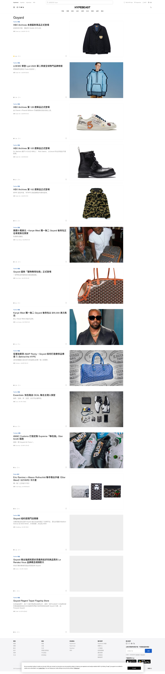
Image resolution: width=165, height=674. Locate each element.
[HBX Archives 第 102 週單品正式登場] (96, 203)
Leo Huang (18, 322)
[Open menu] (14, 7)
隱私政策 (143, 654)
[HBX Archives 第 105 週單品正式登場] (96, 162)
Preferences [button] (76, 668)
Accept (134, 668)
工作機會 (100, 648)
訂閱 (148, 651)
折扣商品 (43, 655)
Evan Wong (19, 239)
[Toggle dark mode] (151, 7)
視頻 (92, 11)
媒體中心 (100, 646)
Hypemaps (72, 646)
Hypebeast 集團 (102, 643)
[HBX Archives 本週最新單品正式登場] (96, 39)
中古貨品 (43, 652)
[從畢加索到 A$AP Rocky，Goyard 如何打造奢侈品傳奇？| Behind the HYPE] (96, 368)
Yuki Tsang (18, 486)
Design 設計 (16, 474)
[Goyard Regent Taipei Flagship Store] (96, 615)
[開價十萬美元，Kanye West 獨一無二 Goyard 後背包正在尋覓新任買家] (96, 245)
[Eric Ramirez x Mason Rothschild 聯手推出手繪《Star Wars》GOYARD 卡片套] (96, 491)
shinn (17, 569)
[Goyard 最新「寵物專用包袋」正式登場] (96, 286)
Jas (17, 401)
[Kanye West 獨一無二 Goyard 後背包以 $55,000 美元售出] (96, 327)
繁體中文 (150, 668)
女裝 (42, 646)
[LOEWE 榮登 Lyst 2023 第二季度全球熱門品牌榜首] (96, 80)
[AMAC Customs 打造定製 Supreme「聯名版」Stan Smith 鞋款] (96, 450)
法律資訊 (100, 655)
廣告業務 (100, 652)
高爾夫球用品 (45, 650)
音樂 (82, 11)
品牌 (97, 11)
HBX (71, 650)
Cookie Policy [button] (42, 668)
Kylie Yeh (18, 72)
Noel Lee (18, 31)
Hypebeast (72, 643)
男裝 (42, 643)
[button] (44, 56)
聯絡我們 (100, 657)
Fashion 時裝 (16, 22)
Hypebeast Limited (20, 668)
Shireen (18, 363)
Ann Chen (18, 278)
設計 (77, 11)
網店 (102, 11)
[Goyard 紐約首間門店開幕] (96, 533)
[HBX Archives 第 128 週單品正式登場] (96, 121)
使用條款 (137, 654)
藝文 (72, 11)
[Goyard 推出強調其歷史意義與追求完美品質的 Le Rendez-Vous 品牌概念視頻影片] (96, 574)
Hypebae (72, 648)
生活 (87, 11)
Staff (17, 611)
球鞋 (68, 11)
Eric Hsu (18, 445)
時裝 (63, 11)
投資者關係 (101, 650)
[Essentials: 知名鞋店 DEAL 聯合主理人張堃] (96, 409)
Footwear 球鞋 (16, 433)
